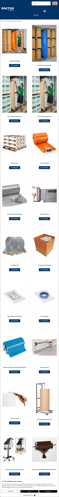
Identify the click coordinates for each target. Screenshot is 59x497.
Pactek (2, 21)
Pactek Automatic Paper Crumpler (14, 469)
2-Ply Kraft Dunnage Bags (44, 116)
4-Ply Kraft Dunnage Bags (15, 116)
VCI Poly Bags (44, 316)
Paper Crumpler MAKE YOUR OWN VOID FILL (44, 469)
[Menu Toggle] (44, 11)
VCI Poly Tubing (44, 163)
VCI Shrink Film (14, 265)
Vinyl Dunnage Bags (14, 61)
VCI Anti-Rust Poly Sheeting (14, 214)
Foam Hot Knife (14, 418)
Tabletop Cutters (44, 367)
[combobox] (41, 3)
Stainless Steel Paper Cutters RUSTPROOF (14, 367)
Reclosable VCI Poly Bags (15, 316)
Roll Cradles (14, 163)
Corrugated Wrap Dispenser (44, 419)
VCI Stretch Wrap (44, 214)
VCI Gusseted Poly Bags (44, 265)
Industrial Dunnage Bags (44, 65)
